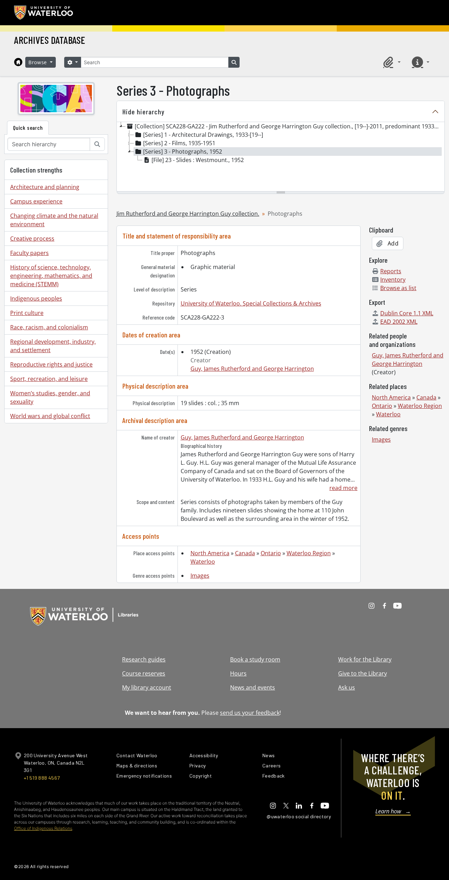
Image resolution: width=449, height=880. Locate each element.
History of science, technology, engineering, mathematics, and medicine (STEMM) (51, 275)
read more (343, 488)
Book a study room (255, 659)
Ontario (271, 553)
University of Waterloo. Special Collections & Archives (251, 303)
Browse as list (398, 288)
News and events (252, 687)
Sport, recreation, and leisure (49, 379)
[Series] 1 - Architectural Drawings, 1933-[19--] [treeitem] (203, 135)
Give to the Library (362, 673)
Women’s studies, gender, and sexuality (50, 397)
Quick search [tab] (28, 127)
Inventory (393, 279)
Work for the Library (364, 659)
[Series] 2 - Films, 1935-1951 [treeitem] (179, 143)
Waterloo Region (309, 553)
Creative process (32, 238)
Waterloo (202, 561)
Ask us (346, 687)
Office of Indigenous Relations (43, 828)
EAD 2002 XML (398, 321)
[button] (391, 62)
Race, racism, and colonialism (49, 327)
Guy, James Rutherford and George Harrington (252, 368)
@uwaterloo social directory (299, 816)
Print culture (26, 313)
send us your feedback (250, 713)
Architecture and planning (44, 187)
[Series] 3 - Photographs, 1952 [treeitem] (182, 151)
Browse (38, 62)
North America (209, 553)
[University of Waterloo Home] (44, 13)
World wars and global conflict (50, 416)
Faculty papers (29, 253)
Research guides (144, 659)
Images (199, 575)
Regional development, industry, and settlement (53, 346)
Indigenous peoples (36, 298)
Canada (245, 553)
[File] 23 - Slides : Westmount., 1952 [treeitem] (198, 160)
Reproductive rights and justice (51, 364)
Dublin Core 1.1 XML (406, 313)
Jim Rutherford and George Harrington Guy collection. (187, 213)
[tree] (280, 157)
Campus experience (36, 201)
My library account (146, 687)
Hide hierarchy (143, 111)
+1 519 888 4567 (42, 778)
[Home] (18, 62)
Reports (390, 271)
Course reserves (143, 673)
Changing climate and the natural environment (54, 220)
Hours (238, 673)
